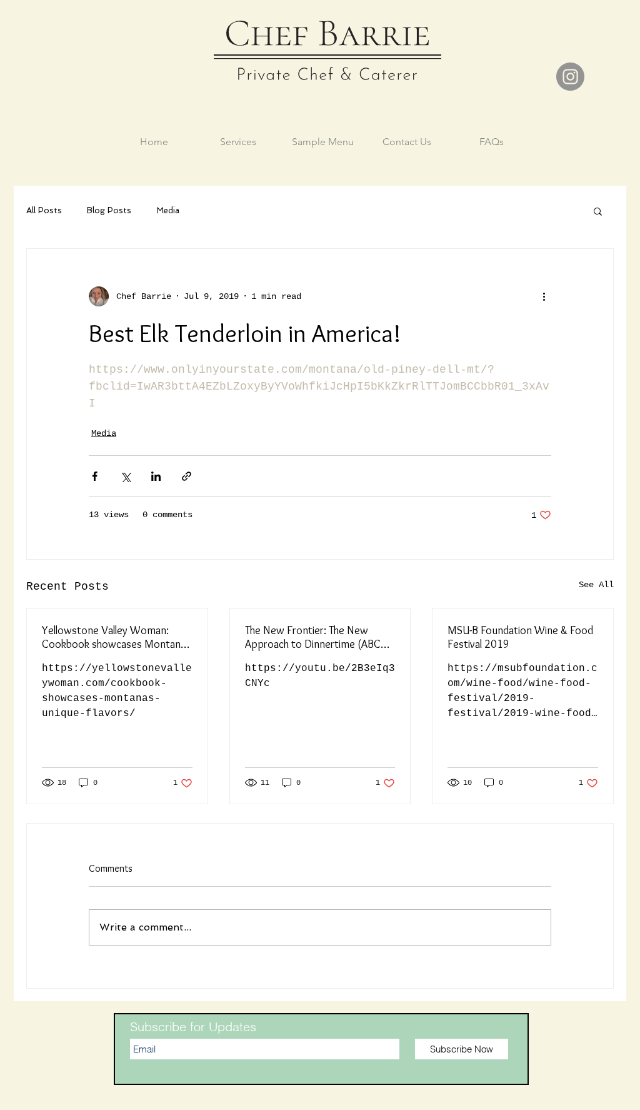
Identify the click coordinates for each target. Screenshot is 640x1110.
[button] (598, 211)
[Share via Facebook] (95, 476)
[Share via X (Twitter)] (125, 476)
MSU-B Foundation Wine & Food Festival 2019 (520, 637)
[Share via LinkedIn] (156, 476)
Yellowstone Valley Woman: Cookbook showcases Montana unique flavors (114, 637)
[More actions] (543, 296)
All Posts (44, 210)
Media (167, 210)
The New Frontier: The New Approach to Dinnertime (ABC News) (313, 637)
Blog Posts (109, 210)
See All (596, 585)
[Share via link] (186, 476)
